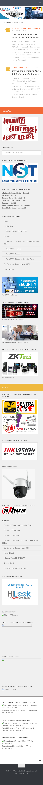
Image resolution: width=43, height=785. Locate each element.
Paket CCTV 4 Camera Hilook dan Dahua (20, 259)
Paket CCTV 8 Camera (14, 254)
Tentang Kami (9, 563)
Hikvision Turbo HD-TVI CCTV (16, 231)
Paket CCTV (8, 236)
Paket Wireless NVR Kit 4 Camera (15, 568)
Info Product (8, 226)
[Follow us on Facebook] (39, 110)
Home (6, 221)
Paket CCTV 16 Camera (14, 249)
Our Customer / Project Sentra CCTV (17, 264)
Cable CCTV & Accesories (22, 28)
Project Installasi (19, 68)
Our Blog (36, 28)
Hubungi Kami (9, 269)
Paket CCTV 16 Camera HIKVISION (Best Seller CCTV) (22, 242)
